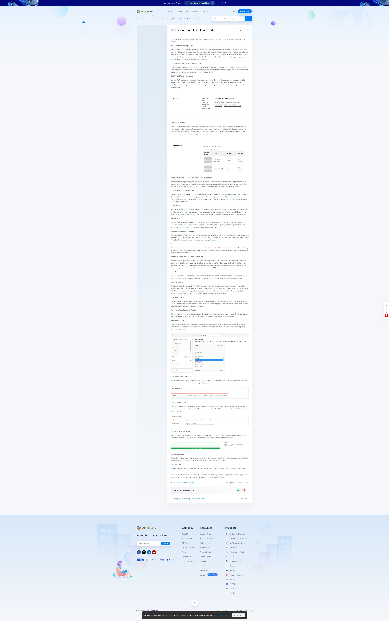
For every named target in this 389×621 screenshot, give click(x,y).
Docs (195, 11)
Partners (185, 552)
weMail (233, 570)
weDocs (233, 579)
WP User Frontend (237, 543)
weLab (202, 566)
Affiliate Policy (188, 547)
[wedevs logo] (145, 11)
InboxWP (233, 588)
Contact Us (204, 11)
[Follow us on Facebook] (139, 552)
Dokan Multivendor (238, 534)
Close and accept (238, 615)
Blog (181, 11)
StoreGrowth (235, 561)
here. (225, 268)
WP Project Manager (238, 538)
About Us (185, 534)
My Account (246, 11)
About (188, 11)
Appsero (233, 566)
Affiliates (185, 543)
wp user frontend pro (157, 19)
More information (221, 615)
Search (248, 19)
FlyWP (232, 584)
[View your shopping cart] (234, 11)
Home (139, 19)
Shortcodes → (244, 499)
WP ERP (233, 547)
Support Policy (206, 538)
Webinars (204, 570)
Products (171, 11)
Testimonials (187, 538)
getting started (172, 19)
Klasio (232, 593)
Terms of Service (206, 547)
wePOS (233, 557)
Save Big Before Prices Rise (197, 3)
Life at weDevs (188, 561)
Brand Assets (205, 557)
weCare (185, 566)
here (213, 240)
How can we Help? (188, 483)
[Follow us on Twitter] (144, 552)
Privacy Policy (205, 552)
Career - (208, 575)
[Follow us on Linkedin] (149, 552)
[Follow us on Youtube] (154, 552)
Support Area (205, 534)
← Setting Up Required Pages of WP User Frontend (188, 499)
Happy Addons (236, 575)
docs (145, 19)
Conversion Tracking (238, 552)
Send (164, 543)
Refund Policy (205, 543)
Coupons (203, 561)
